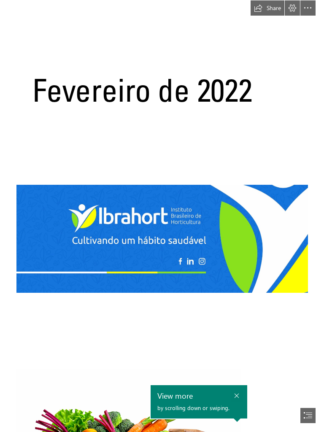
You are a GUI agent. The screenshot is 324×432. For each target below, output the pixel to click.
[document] (162, 216)
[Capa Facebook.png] (162, 215)
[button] (267, 8)
